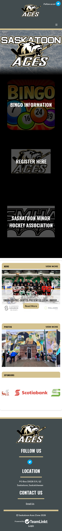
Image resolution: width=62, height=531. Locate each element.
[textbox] (31, 317)
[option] (31, 291)
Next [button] (55, 283)
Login (31, 525)
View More (52, 266)
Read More (31, 305)
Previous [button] (7, 283)
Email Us (30, 503)
